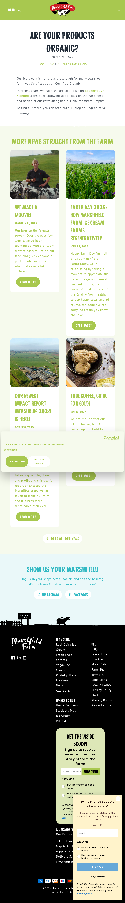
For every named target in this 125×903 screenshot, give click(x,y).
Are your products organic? (72, 63)
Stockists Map (66, 710)
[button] (20, 9)
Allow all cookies (17, 461)
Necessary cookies (39, 461)
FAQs (51, 63)
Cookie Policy (101, 685)
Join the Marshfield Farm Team (99, 664)
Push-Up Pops (66, 675)
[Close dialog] (118, 798)
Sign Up (98, 866)
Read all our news (65, 538)
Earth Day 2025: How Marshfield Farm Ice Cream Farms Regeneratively (89, 222)
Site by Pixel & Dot (62, 891)
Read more (28, 282)
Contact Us (99, 654)
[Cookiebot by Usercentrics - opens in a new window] (106, 438)
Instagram (50, 594)
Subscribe (91, 771)
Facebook (81, 594)
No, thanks (98, 876)
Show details (10, 449)
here (33, 113)
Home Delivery (67, 705)
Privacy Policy (101, 690)
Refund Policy (101, 705)
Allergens (63, 690)
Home (41, 63)
